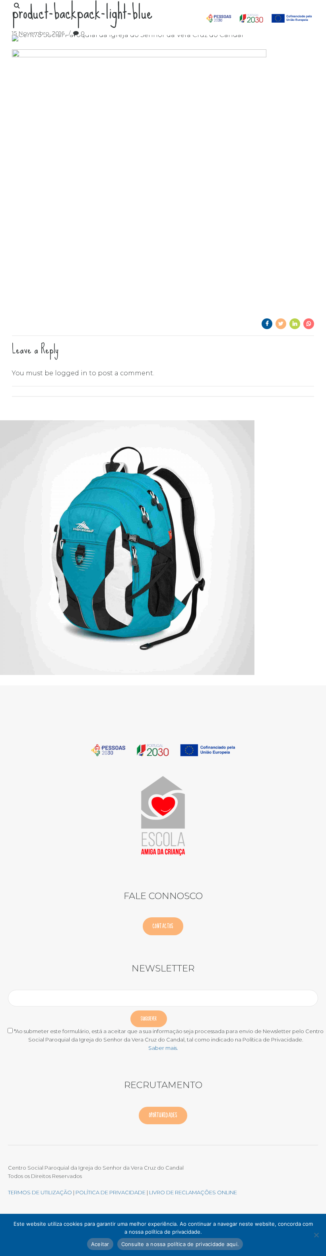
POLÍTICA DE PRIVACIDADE (111, 1192)
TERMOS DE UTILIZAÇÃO (40, 1192)
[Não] (316, 1235)
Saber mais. (163, 1048)
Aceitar (100, 1244)
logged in (71, 373)
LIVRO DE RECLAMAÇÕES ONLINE (193, 1192)
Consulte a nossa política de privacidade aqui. (180, 1244)
